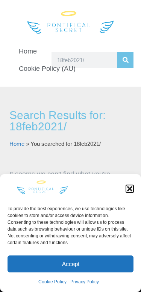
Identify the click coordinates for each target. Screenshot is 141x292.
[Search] (125, 60)
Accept (70, 264)
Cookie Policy (52, 281)
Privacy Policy (84, 281)
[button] (129, 189)
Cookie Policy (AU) (47, 68)
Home (28, 51)
